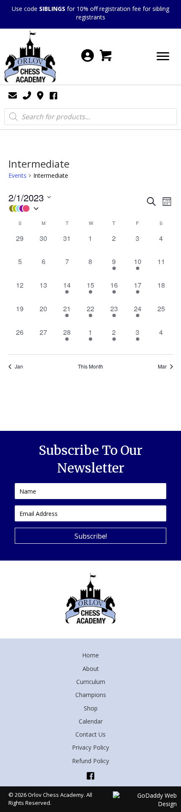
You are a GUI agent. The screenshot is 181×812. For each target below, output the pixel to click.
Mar (162, 366)
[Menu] (163, 56)
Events (17, 175)
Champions (90, 695)
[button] (76, 208)
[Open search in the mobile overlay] (90, 116)
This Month (90, 366)
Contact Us (90, 734)
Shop (91, 708)
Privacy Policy (90, 747)
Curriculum (90, 682)
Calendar (91, 721)
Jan (19, 366)
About (91, 669)
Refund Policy (90, 761)
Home (90, 655)
